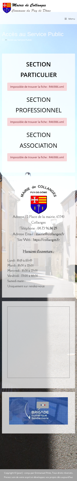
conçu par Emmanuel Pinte (37, 472)
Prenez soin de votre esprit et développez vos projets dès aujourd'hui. (38, 477)
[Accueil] (3, 39)
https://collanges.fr (46, 240)
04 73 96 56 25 (47, 228)
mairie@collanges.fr (50, 234)
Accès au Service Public (20, 39)
